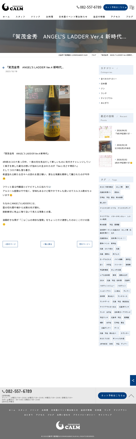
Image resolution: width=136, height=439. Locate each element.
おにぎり (105, 102)
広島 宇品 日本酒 (114, 280)
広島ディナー (105, 328)
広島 (117, 248)
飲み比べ (111, 296)
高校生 (128, 259)
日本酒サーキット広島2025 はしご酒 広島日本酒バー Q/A (115, 231)
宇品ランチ (104, 317)
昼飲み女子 (123, 275)
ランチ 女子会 (105, 312)
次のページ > (84, 244)
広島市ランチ (124, 307)
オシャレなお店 (118, 338)
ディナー (127, 291)
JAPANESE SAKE (106, 344)
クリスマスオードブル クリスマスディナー (115, 209)
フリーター (118, 264)
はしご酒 (119, 187)
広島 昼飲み (105, 254)
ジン (103, 88)
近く (101, 264)
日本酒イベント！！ (118, 238)
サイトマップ (105, 414)
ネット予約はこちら (114, 7)
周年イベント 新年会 (108, 243)
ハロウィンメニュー (107, 285)
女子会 (108, 322)
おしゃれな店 (116, 270)
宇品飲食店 (104, 270)
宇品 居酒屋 (114, 224)
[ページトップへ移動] (131, 395)
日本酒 (104, 83)
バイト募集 (118, 259)
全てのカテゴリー (109, 78)
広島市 (127, 280)
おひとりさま (105, 338)
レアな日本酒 (105, 275)
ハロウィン (122, 285)
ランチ (104, 93)
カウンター (125, 333)
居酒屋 (126, 317)
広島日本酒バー (105, 192)
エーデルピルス (105, 259)
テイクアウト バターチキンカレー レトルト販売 (115, 217)
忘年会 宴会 (119, 322)
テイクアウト (107, 98)
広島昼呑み (104, 238)
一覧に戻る (47, 244)
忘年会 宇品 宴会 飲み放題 (111, 197)
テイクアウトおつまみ (108, 307)
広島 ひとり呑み (106, 248)
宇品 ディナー (121, 344)
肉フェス (116, 254)
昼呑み (116, 192)
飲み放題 (103, 224)
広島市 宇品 (116, 317)
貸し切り (103, 202)
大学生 (108, 264)
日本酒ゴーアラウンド (122, 312)
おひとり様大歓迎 (106, 187)
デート (116, 328)
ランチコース (122, 296)
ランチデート (105, 301)
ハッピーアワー (105, 291)
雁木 (127, 187)
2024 (102, 280)
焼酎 (101, 322)
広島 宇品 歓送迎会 (121, 301)
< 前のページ (10, 244)
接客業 (128, 264)
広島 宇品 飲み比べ (109, 333)
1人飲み (117, 291)
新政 (114, 275)
